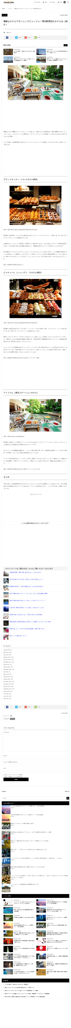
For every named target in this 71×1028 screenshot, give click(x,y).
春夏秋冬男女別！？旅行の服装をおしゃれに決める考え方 (26, 586)
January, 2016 (6, 679)
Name (5, 755)
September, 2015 (7, 689)
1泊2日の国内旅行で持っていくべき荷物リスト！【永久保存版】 (27, 814)
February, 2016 (7, 676)
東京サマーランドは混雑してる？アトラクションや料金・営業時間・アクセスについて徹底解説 (27, 993)
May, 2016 (5, 671)
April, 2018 (6, 654)
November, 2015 (7, 684)
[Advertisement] (35, 116)
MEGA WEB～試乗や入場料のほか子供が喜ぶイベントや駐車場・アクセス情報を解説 (25, 996)
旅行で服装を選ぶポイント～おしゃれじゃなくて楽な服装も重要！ (29, 593)
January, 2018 (6, 659)
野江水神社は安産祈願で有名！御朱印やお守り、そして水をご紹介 (28, 867)
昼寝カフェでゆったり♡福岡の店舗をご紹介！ (23, 823)
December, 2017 (7, 662)
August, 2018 (6, 650)
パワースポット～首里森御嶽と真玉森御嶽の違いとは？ (25, 884)
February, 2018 (7, 657)
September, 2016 (7, 669)
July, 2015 (5, 693)
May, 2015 (5, 698)
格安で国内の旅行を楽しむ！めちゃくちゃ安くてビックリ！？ (28, 600)
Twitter (19, 37)
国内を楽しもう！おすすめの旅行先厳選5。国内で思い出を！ (27, 628)
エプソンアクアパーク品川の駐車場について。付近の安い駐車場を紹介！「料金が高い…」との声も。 (37, 858)
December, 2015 (7, 681)
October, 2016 (6, 667)
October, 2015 (6, 686)
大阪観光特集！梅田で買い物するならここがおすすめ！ (26, 572)
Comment (6, 732)
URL (4, 768)
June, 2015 (6, 696)
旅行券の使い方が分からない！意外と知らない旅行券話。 (26, 614)
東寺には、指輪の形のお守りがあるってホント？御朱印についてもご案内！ (30, 841)
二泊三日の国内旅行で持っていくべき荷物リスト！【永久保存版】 (28, 806)
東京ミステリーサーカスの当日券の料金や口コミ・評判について (20, 987)
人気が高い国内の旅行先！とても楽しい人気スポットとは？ (27, 607)
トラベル (4, 15)
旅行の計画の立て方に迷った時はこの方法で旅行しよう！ (26, 579)
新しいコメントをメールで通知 (13, 774)
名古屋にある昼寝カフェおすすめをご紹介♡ (24, 917)
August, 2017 (6, 664)
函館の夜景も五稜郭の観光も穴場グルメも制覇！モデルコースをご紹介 (30, 621)
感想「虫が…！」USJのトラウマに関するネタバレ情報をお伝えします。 (29, 849)
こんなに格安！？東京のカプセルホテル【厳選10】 (17, 984)
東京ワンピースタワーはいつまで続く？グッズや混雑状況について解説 (21, 990)
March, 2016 (6, 674)
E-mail (5, 762)
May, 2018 (5, 652)
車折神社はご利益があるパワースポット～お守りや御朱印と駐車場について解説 (31, 832)
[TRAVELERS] (8, 2)
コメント (7, 715)
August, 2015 (6, 691)
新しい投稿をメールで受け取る (13, 776)
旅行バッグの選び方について (18, 635)
